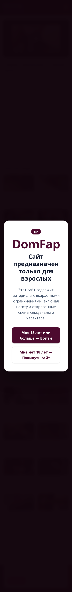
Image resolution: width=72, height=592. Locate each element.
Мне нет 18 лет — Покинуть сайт (36, 355)
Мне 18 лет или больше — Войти (36, 335)
